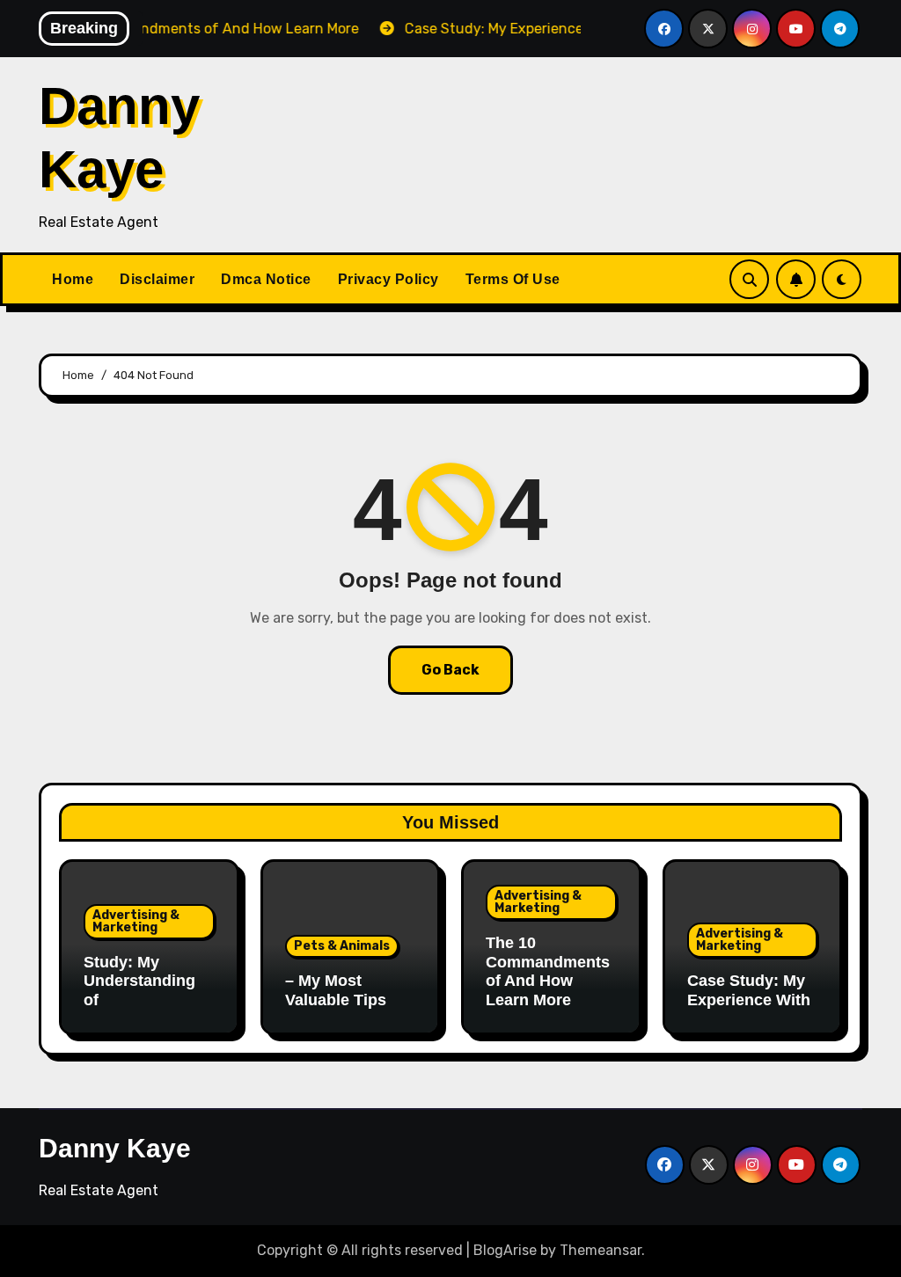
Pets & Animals (342, 945)
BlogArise (505, 1250)
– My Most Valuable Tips (335, 990)
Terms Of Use (512, 279)
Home (72, 279)
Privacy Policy (388, 279)
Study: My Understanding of (139, 981)
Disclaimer (157, 279)
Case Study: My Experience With (748, 990)
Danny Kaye (115, 1148)
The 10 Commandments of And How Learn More (548, 971)
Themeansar (600, 1250)
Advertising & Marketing (135, 921)
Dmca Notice (266, 279)
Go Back (450, 669)
